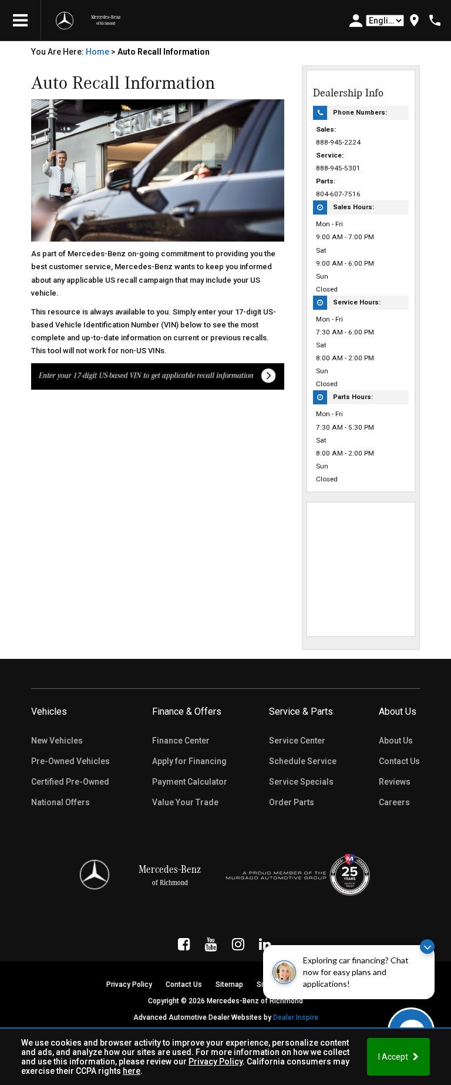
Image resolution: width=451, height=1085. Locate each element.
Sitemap (229, 984)
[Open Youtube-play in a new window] (211, 944)
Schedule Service (302, 761)
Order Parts (291, 802)
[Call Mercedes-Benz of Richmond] (435, 20)
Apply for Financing (189, 761)
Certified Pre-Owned (70, 781)
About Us (396, 740)
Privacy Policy (216, 1061)
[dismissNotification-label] (427, 946)
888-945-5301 (338, 168)
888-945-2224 (338, 142)
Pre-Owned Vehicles (70, 761)
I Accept (394, 1056)
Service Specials (301, 781)
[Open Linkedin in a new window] (265, 944)
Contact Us (399, 761)
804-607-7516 (338, 194)
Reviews (394, 781)
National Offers (60, 802)
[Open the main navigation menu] (20, 20)
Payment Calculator (189, 781)
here (131, 1071)
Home (97, 51)
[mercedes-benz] (64, 20)
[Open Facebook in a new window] (184, 944)
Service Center (297, 740)
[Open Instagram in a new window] (238, 944)
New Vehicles (57, 740)
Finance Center (181, 740)
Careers (394, 802)
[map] (414, 20)
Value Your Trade (185, 802)
